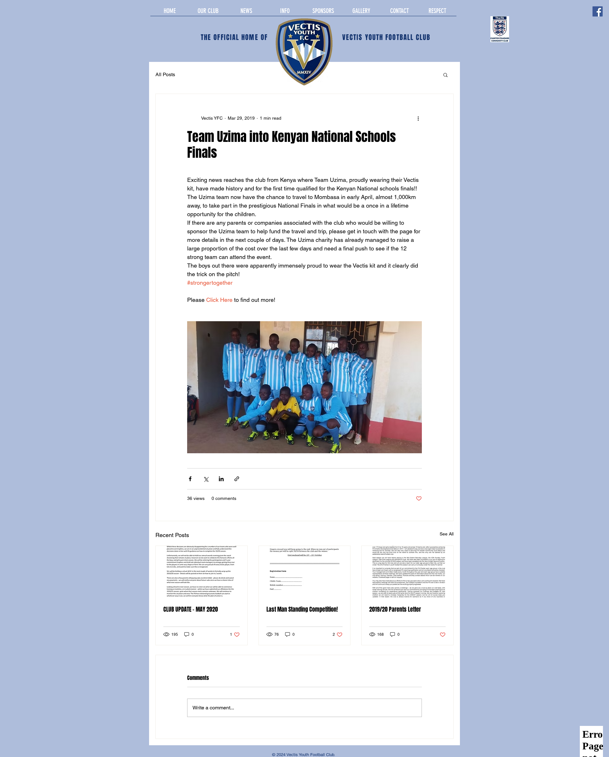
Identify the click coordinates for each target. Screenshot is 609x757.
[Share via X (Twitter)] (206, 479)
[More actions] (418, 118)
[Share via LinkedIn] (221, 479)
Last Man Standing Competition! (302, 609)
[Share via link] (237, 479)
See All (447, 533)
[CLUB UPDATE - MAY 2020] (201, 571)
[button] (445, 74)
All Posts (165, 74)
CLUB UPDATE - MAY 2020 (190, 609)
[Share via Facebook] (190, 479)
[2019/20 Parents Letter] (407, 571)
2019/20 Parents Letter (395, 609)
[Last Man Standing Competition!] (304, 571)
